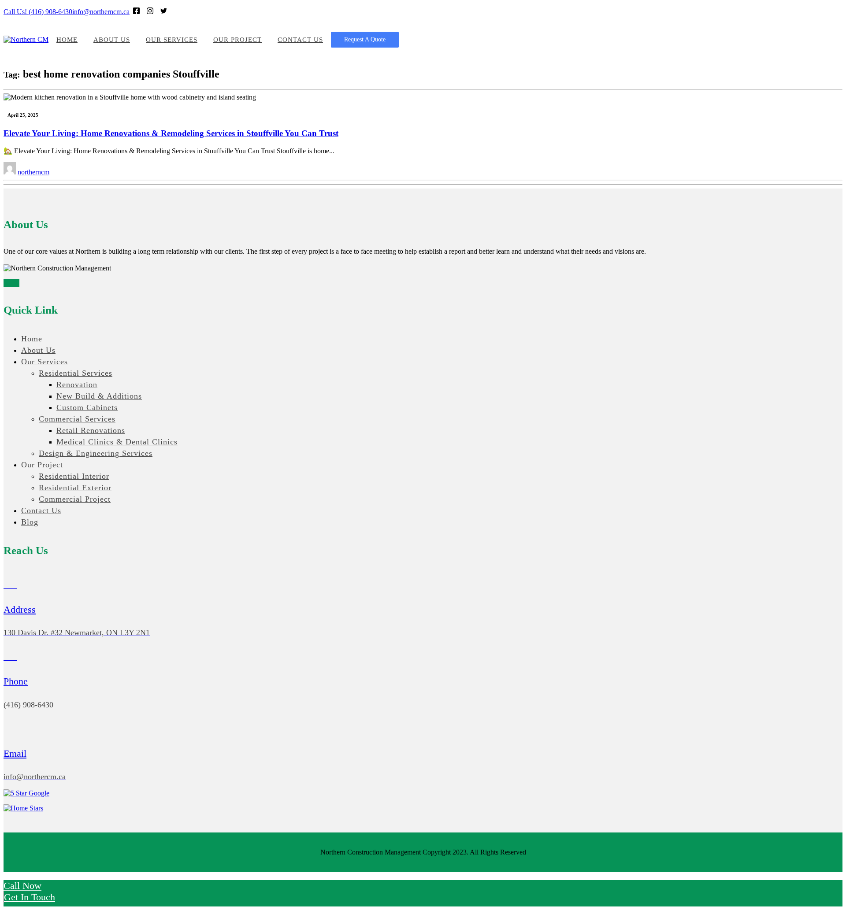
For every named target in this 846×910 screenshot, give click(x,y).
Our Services (171, 39)
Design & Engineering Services (95, 453)
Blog (29, 522)
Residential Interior (74, 476)
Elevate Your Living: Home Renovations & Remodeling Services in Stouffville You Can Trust (171, 133)
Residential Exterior (75, 487)
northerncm (33, 172)
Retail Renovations (90, 430)
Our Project (237, 39)
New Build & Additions (99, 396)
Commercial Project (75, 499)
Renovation (76, 384)
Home (67, 39)
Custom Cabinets (87, 407)
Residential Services (75, 373)
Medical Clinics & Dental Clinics (117, 441)
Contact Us (300, 39)
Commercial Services (77, 418)
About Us (111, 39)
